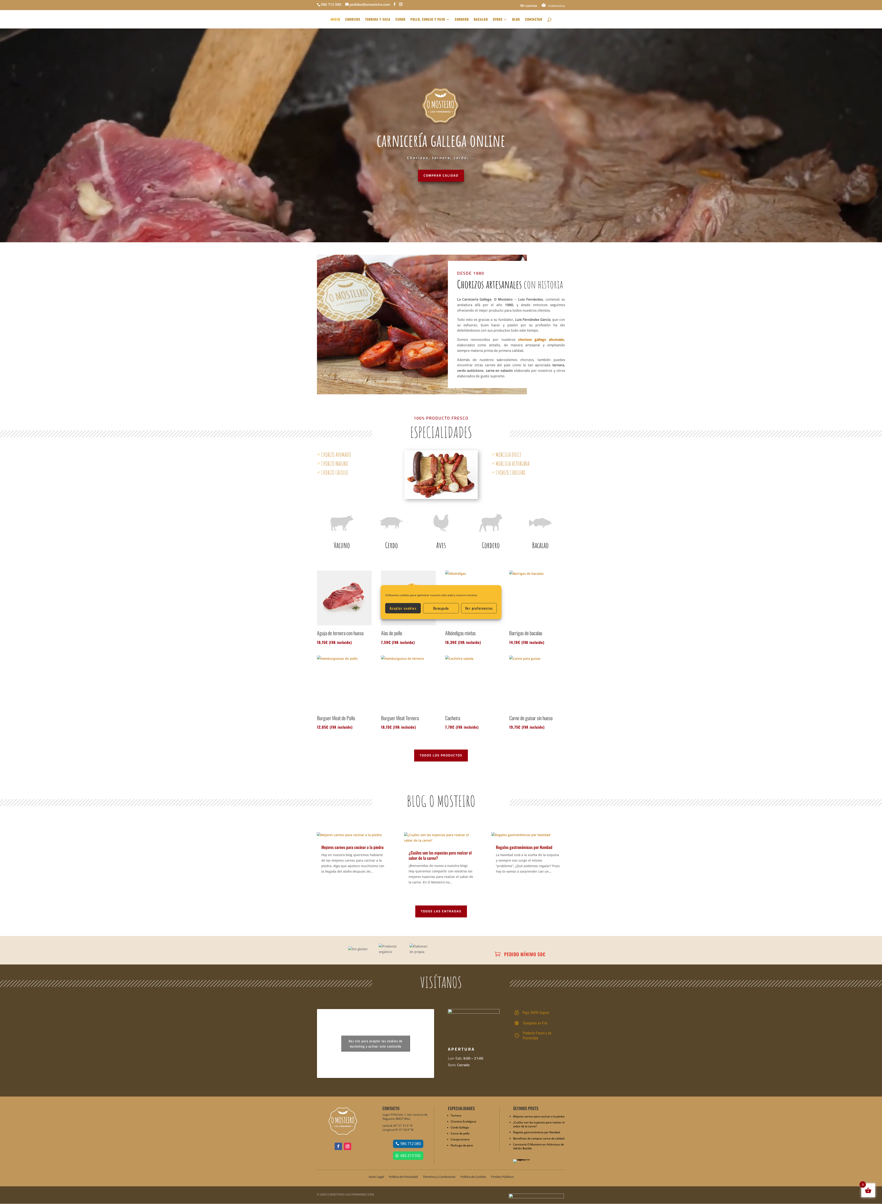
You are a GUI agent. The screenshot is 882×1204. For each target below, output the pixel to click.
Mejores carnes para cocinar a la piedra (352, 847)
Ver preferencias (479, 608)
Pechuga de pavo (462, 1145)
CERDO (400, 20)
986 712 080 (410, 1143)
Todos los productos (441, 755)
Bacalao (540, 545)
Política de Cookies (473, 1177)
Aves (441, 545)
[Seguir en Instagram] (347, 1146)
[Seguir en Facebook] (338, 1146)
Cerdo (391, 545)
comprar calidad (441, 175)
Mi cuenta (528, 6)
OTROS (498, 20)
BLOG (516, 20)
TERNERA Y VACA (377, 20)
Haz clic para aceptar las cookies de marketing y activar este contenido (376, 1043)
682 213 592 (410, 1155)
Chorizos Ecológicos (463, 1121)
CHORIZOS (352, 20)
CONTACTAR (533, 20)
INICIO (335, 20)
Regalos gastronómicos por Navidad (524, 847)
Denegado (441, 608)
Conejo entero (460, 1139)
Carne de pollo (460, 1133)
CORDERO (462, 20)
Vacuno (342, 545)
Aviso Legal (376, 1177)
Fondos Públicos (502, 1177)
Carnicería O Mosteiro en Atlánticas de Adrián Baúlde (538, 1146)
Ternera (456, 1115)
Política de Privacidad (403, 1177)
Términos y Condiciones (439, 1177)
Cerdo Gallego (460, 1127)
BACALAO (481, 20)
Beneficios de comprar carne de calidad (538, 1138)
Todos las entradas (441, 911)
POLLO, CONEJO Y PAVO (427, 20)
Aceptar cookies (403, 608)
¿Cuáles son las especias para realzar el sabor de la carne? (440, 855)
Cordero (491, 545)
